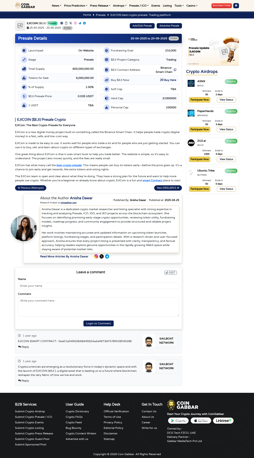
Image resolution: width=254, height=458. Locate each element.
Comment (24, 294)
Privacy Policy (113, 422)
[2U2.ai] (191, 142)
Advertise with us (77, 439)
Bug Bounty (73, 428)
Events (155, 5)
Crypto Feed (74, 422)
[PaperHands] (191, 113)
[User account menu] (236, 5)
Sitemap (109, 439)
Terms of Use (112, 417)
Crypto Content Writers (81, 433)
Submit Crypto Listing (29, 428)
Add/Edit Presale (142, 25)
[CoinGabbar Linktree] (223, 421)
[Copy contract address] (174, 70)
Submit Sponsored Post (30, 444)
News (55, 5)
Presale (101, 15)
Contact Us (149, 411)
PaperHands (205, 111)
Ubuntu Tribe (206, 170)
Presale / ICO (138, 5)
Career (146, 422)
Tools (178, 5)
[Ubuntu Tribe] (191, 172)
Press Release (99, 5)
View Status (226, 99)
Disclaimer (110, 433)
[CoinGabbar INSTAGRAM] (96, 256)
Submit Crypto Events (29, 422)
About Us (148, 417)
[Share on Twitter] (70, 23)
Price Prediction (74, 5)
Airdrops (118, 5)
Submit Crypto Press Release (34, 433)
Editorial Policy (113, 428)
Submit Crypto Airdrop (30, 411)
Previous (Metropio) (32, 187)
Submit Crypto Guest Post (32, 439)
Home (87, 15)
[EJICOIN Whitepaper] (66, 23)
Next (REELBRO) (167, 187)
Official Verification (116, 411)
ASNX (201, 81)
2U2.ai (201, 140)
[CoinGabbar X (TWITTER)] (102, 256)
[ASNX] (191, 83)
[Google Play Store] (178, 421)
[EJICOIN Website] (61, 23)
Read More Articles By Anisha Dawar (64, 256)
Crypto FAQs (74, 417)
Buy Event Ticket (222, 5)
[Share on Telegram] (80, 23)
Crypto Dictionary (77, 411)
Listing (167, 5)
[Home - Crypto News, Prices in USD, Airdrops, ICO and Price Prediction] (25, 5)
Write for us (149, 428)
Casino (190, 5)
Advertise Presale (169, 25)
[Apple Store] (201, 421)
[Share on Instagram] (75, 23)
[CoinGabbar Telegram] (107, 256)
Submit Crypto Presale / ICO (33, 417)
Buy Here (170, 80)
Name (22, 279)
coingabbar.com (68, 202)
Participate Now (200, 99)
